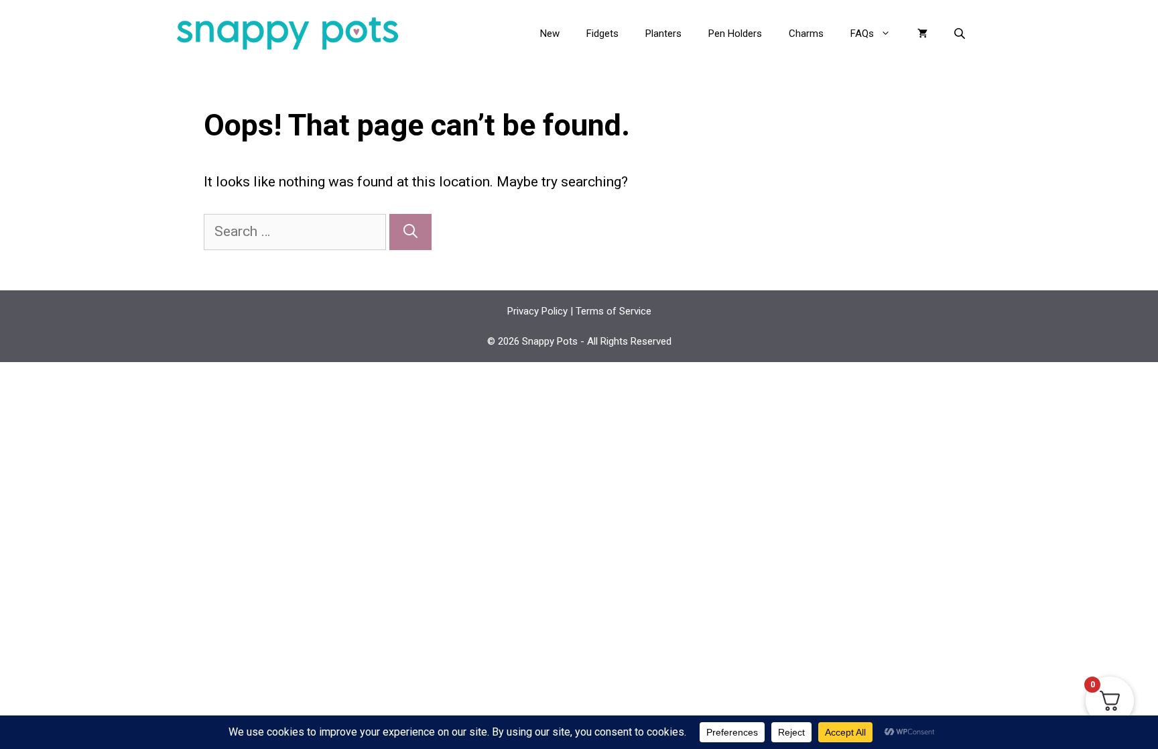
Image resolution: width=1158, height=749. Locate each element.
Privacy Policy (537, 311)
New (550, 33)
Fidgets (602, 33)
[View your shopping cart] (922, 33)
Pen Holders (735, 33)
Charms (806, 33)
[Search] (410, 232)
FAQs (862, 33)
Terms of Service (613, 311)
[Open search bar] (961, 33)
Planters (663, 33)
